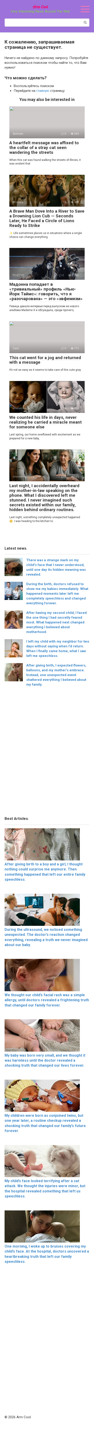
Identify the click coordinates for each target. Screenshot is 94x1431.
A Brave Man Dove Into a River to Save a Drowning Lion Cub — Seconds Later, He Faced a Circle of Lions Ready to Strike (46, 218)
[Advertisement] (47, 753)
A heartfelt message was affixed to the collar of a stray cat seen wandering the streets (44, 147)
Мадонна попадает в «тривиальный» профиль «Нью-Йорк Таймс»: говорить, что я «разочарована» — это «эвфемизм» (46, 291)
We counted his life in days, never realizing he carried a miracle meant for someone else (45, 422)
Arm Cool (40, 6)
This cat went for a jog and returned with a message (45, 360)
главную (42, 91)
